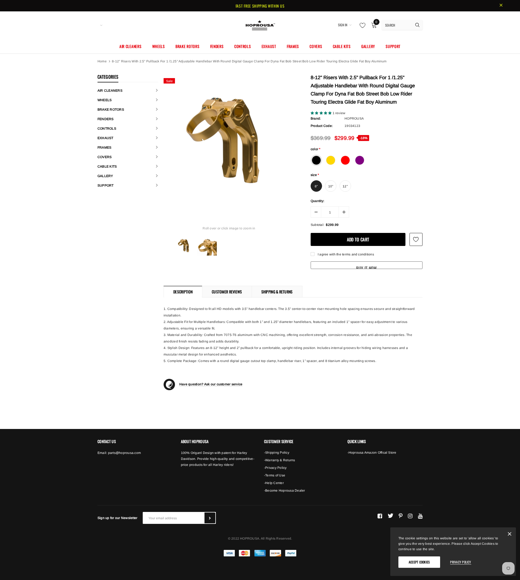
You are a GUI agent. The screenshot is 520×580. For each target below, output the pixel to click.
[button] (322, 113)
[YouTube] (420, 515)
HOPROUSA (354, 118)
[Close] (509, 534)
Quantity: (317, 201)
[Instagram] (410, 515)
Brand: (316, 118)
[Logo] (260, 24)
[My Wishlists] (361, 25)
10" (330, 186)
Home (102, 61)
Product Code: (322, 126)
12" (345, 186)
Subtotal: (317, 225)
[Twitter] (390, 515)
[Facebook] (380, 515)
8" (316, 186)
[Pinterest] (400, 515)
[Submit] (209, 517)
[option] (229, 140)
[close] (501, 5)
